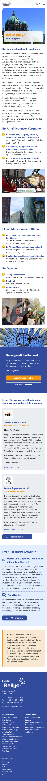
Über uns (5, 762)
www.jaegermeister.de (13, 529)
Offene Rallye (7, 725)
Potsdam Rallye (8, 722)
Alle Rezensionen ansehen (17, 537)
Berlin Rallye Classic (9, 718)
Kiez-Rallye (6, 720)
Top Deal (5, 751)
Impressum (6, 769)
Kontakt (5, 764)
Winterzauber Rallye (9, 749)
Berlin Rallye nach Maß (10, 727)
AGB (4, 774)
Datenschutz (7, 772)
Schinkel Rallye (8, 734)
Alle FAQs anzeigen (14, 618)
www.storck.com (11, 467)
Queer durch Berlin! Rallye (12, 737)
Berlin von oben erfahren (34, 727)
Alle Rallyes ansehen (23, 385)
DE (39, 4)
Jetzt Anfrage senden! (23, 378)
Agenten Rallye (8, 732)
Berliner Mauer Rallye (10, 730)
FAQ (3, 767)
